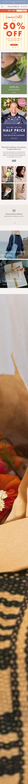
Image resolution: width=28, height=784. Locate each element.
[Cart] (26, 6)
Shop (3, 180)
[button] (2, 6)
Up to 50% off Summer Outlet (14, 2)
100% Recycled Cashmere (14, 214)
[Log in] (24, 6)
